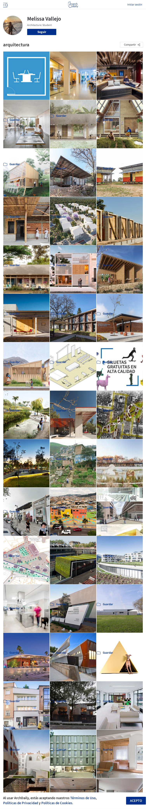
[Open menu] (5, 4)
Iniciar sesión (134, 4)
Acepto (136, 800)
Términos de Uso (83, 797)
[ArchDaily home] (73, 5)
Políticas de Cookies (56, 803)
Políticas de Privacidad (20, 803)
